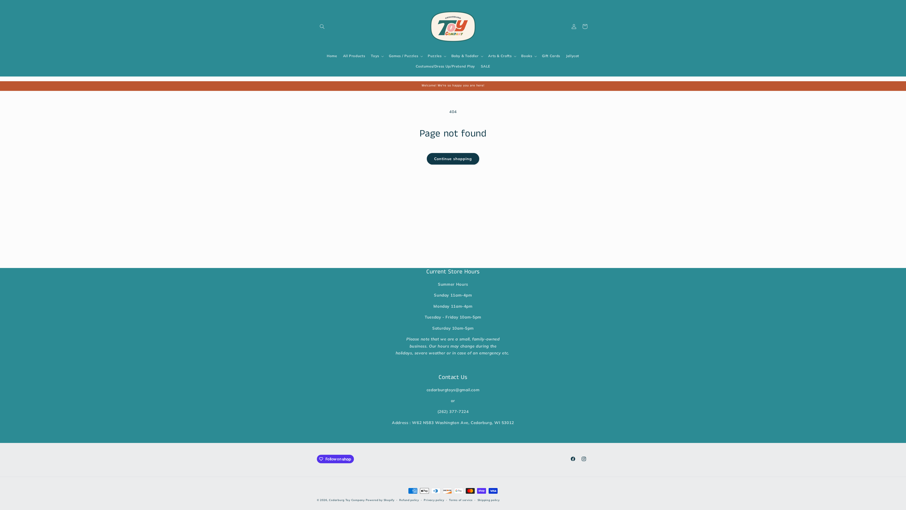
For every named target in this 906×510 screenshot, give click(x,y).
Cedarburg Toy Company (347, 500)
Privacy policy (434, 500)
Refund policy (409, 500)
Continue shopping (453, 158)
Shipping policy (489, 500)
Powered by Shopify (380, 500)
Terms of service (461, 500)
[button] (322, 26)
